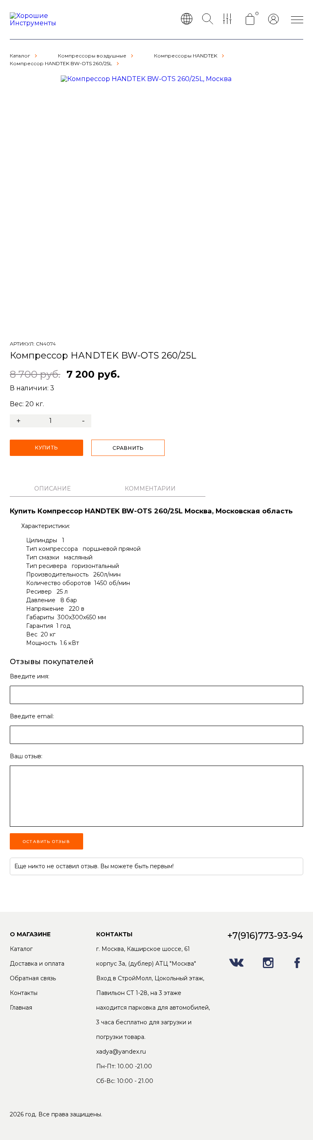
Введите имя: (29, 676)
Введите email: (32, 716)
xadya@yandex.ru (121, 1051)
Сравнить (128, 448)
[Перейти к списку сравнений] (229, 19)
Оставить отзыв (46, 841)
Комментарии (150, 488)
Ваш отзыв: (26, 756)
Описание (52, 488)
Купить (46, 448)
